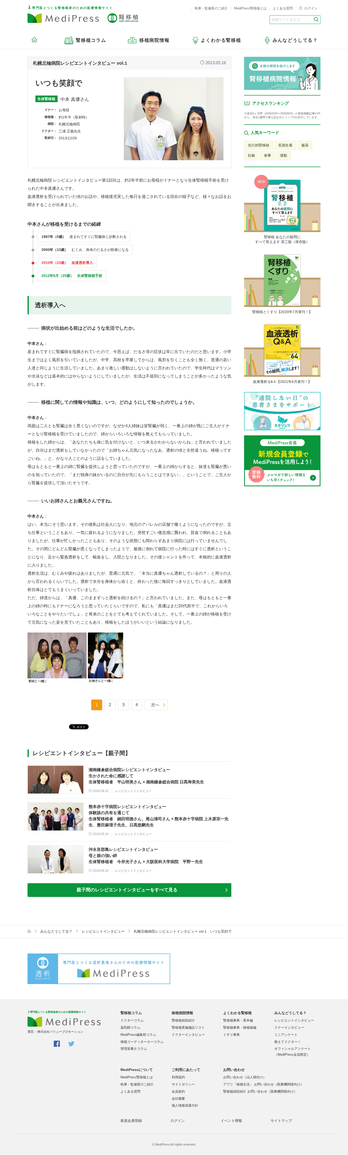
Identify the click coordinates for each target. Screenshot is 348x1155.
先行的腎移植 (258, 145)
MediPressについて (137, 1070)
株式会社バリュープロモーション (60, 1031)
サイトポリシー (183, 1084)
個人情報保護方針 (185, 1105)
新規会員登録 (131, 1121)
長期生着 (285, 145)
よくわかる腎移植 (237, 1013)
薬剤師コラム (130, 1027)
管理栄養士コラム (134, 1049)
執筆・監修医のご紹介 (211, 8)
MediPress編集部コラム (138, 1035)
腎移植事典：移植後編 (239, 1027)
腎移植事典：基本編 (238, 1020)
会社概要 (178, 1098)
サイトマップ (281, 1121)
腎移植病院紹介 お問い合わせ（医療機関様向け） (260, 1091)
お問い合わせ (234, 1070)
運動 (283, 155)
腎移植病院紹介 (183, 1020)
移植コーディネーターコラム (142, 1042)
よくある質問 (283, 8)
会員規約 (178, 1091)
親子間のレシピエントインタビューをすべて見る (127, 889)
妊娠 (251, 155)
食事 (267, 155)
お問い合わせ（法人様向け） (244, 1077)
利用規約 (178, 1077)
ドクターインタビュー (188, 1035)
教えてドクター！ (287, 1042)
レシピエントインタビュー (103, 931)
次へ (155, 705)
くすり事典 (231, 1035)
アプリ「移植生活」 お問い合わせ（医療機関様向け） (263, 1084)
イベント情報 (231, 1121)
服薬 (305, 145)
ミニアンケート (286, 1035)
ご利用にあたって (186, 1070)
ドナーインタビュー (289, 1027)
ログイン (310, 8)
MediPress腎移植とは (250, 8)
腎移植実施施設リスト (188, 1027)
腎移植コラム (131, 1013)
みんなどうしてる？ (56, 931)
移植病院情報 (182, 1013)
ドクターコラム (132, 1020)
